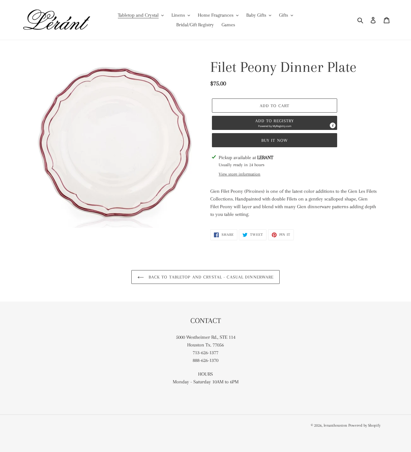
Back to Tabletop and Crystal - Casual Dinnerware (210, 277)
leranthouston (335, 425)
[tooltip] (333, 125)
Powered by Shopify (364, 425)
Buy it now (274, 140)
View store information (239, 174)
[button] (274, 123)
